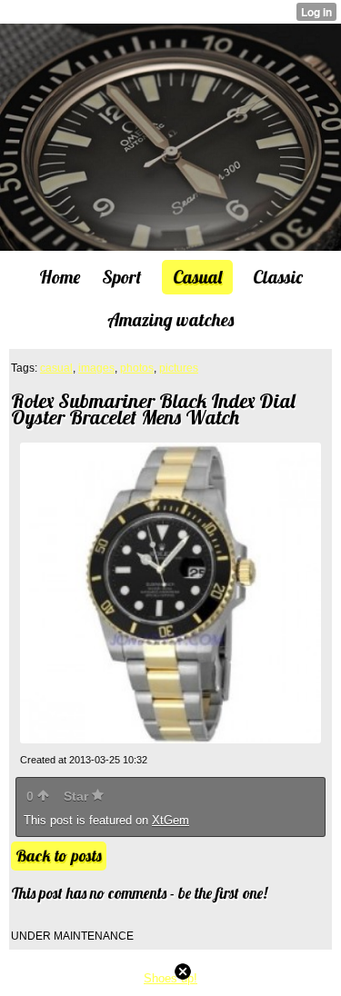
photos (137, 368)
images (96, 368)
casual (56, 368)
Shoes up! (170, 978)
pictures (178, 368)
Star (78, 796)
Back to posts (58, 855)
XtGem (170, 820)
